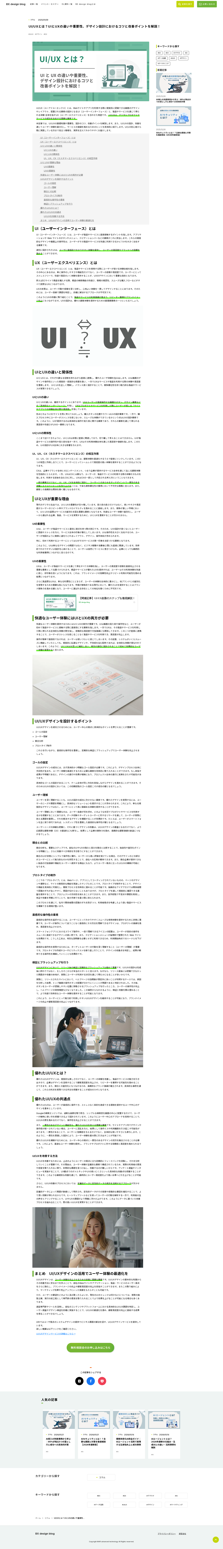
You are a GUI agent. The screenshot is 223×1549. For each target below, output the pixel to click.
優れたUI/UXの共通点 (50, 212)
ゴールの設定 (50, 183)
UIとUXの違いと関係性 (51, 146)
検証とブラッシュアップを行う (58, 204)
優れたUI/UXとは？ (49, 208)
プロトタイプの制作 (53, 195)
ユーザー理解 (50, 187)
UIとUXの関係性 (51, 154)
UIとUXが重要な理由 (50, 162)
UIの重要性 (49, 166)
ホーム (38, 1518)
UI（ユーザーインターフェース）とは (57, 137)
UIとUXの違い (50, 150)
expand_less (216, 1540)
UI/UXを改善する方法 (54, 216)
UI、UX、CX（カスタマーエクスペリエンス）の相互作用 (70, 158)
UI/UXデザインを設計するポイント (56, 179)
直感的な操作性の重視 (54, 199)
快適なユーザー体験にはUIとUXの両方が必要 (61, 175)
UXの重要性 (49, 170)
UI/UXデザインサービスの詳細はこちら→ (55, 1333)
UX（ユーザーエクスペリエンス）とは (58, 142)
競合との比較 (50, 191)
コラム (47, 1518)
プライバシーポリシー (167, 1534)
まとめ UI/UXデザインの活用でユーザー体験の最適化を (67, 220)
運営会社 (182, 1534)
